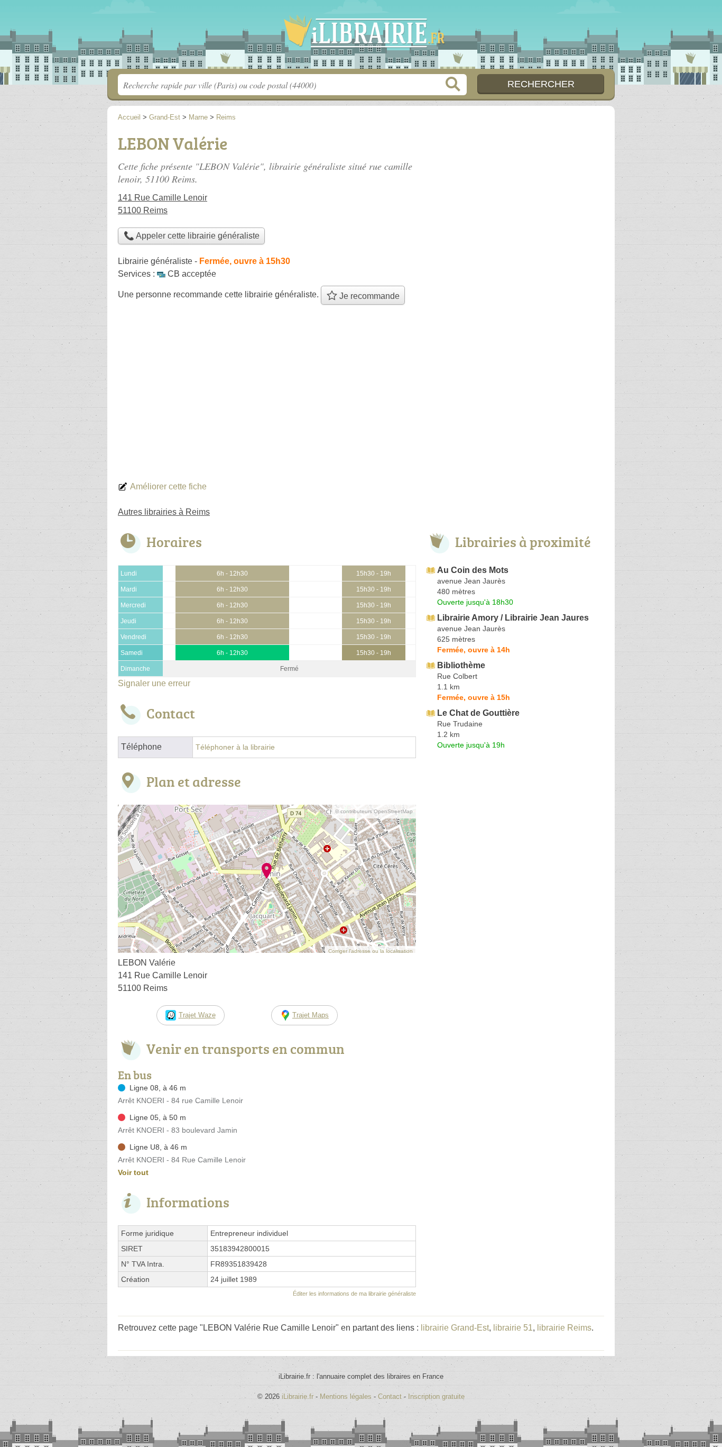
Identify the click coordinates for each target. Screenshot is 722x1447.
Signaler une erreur (154, 683)
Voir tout (133, 1172)
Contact (390, 1396)
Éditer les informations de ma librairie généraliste (354, 1293)
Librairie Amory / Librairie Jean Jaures (513, 617)
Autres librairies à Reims (164, 511)
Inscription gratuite (436, 1396)
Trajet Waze (197, 1015)
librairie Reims (564, 1327)
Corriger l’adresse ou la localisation (370, 951)
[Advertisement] (361, 396)
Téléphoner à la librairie (235, 747)
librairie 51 (513, 1327)
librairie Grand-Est (455, 1327)
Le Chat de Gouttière (478, 712)
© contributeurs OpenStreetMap (374, 811)
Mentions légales (346, 1396)
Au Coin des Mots (472, 570)
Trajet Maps (310, 1015)
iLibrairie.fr (361, 37)
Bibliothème (461, 665)
